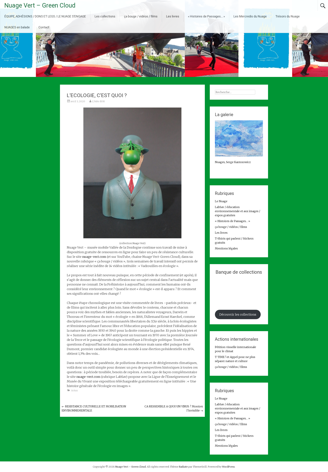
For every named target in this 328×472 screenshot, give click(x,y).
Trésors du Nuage (287, 16)
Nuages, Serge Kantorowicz (233, 162)
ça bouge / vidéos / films (141, 16)
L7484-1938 (98, 101)
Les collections (105, 16)
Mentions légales (226, 248)
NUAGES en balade (17, 27)
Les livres (172, 16)
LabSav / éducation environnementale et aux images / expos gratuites (237, 211)
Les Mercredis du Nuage (250, 16)
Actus (74, 390)
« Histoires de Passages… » (206, 16)
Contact (43, 27)
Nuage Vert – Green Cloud (40, 5)
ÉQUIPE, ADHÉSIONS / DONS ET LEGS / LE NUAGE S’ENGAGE (45, 16)
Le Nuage (221, 201)
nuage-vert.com (94, 257)
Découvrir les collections (237, 314)
